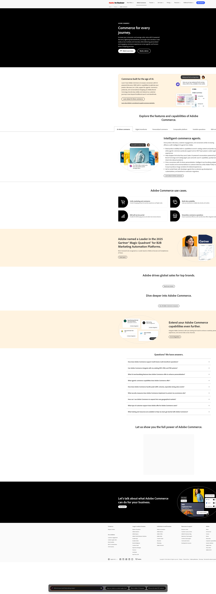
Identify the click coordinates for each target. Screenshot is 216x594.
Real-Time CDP (135, 554)
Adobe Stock (159, 536)
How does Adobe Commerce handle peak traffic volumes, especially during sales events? (156, 387)
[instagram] (123, 559)
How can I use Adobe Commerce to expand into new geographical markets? (152, 399)
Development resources (186, 543)
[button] (112, 559)
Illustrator (159, 540)
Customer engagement (113, 537)
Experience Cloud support (186, 536)
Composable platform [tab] (180, 129)
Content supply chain (112, 539)
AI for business (111, 546)
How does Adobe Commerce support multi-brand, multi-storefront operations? (153, 362)
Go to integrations (175, 337)
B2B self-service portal (137, 215)
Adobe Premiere (160, 545)
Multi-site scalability (188, 201)
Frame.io (134, 550)
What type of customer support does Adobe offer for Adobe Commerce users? (152, 405)
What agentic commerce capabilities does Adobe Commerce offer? (149, 380)
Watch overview (128, 51)
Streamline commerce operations (192, 215)
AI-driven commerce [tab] (123, 129)
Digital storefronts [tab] (141, 129)
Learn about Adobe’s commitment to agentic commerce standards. (138, 103)
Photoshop (159, 543)
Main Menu (129, 2)
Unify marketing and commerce (140, 201)
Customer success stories (186, 531)
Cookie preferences (194, 559)
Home (110, 6)
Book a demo (144, 51)
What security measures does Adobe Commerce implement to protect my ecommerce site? (157, 393)
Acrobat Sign (135, 538)
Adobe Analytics (135, 531)
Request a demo (111, 529)
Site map (201, 559)
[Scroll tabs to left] (1, 129)
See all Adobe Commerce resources (168, 306)
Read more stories (169, 286)
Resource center (184, 529)
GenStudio (134, 552)
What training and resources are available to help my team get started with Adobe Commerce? (158, 412)
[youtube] (132, 559)
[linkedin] (129, 559)
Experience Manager (136, 547)
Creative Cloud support (186, 538)
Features (151, 2)
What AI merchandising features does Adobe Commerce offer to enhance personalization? (156, 374)
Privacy (180, 559)
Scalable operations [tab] (199, 129)
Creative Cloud (135, 545)
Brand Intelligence (136, 543)
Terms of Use (186, 559)
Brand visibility (111, 542)
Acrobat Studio (135, 540)
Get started (201, 2)
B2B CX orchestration (112, 544)
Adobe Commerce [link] (141, 2)
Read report (122, 257)
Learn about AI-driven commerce (133, 99)
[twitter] (126, 559)
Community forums (185, 540)
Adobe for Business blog (186, 534)
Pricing (168, 2)
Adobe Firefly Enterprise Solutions (139, 536)
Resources (176, 2)
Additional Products (188, 2)
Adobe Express (135, 534)
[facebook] (120, 559)
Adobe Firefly (160, 534)
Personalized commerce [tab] (160, 129)
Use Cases (160, 2)
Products (115, 6)
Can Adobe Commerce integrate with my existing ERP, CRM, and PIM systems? (153, 368)
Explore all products (136, 529)
